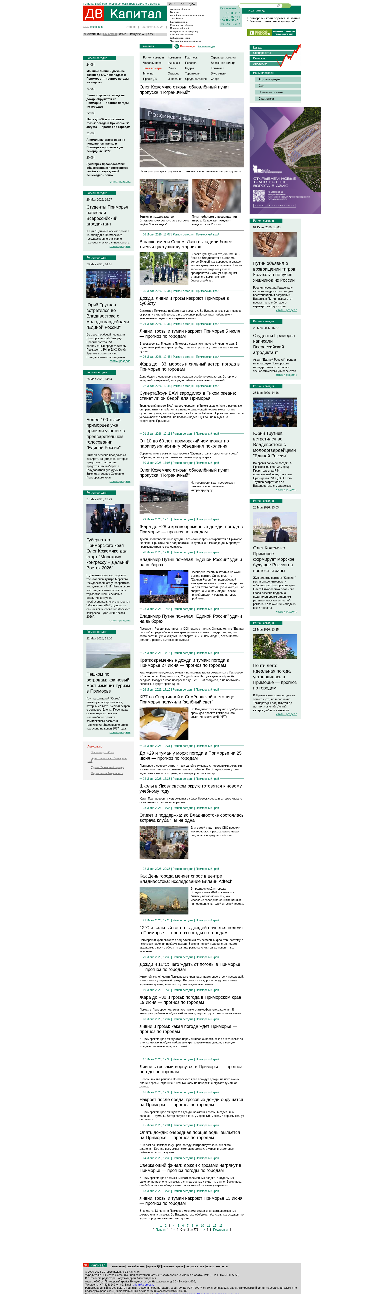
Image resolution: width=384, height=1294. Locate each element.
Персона (190, 62)
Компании (174, 57)
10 (202, 1225)
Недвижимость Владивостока (107, 773)
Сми (261, 85)
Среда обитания (196, 78)
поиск (210, 1266)
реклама (168, 1266)
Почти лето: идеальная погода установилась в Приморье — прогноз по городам (275, 676)
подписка (192, 1266)
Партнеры (191, 57)
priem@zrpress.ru (143, 1284)
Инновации (175, 78)
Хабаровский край (180, 38)
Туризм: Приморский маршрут (107, 767)
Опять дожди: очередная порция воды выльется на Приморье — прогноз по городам (190, 1135)
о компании (117, 1266)
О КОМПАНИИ (92, 34)
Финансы (174, 62)
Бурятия (174, 12)
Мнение (148, 73)
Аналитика (260, 64)
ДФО (192, 4)
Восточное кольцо (223, 62)
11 (208, 1225)
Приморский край (179, 28)
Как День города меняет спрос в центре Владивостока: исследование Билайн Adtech (186, 879)
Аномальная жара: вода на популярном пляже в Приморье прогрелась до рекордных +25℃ (105, 145)
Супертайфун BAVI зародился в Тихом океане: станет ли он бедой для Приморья (188, 396)
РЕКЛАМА (109, 34)
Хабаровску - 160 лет (102, 752)
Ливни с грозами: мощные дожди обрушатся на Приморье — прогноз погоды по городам (107, 101)
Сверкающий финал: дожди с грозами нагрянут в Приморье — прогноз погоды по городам (190, 1168)
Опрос (257, 47)
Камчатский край (179, 22)
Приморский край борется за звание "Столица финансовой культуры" (273, 19)
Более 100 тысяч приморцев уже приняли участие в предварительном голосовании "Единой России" (105, 433)
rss (202, 1266)
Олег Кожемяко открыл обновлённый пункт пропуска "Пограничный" (184, 89)
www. (93, 26)
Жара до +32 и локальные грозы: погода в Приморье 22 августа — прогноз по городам (108, 123)
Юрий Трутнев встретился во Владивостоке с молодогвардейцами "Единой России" (107, 316)
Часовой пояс (152, 62)
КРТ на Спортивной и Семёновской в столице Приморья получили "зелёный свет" (187, 699)
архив (180, 1266)
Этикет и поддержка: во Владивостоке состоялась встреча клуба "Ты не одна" (164, 220)
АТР (172, 4)
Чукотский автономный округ (185, 41)
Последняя (220, 1229)
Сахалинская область (181, 34)
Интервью (259, 58)
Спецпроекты (262, 52)
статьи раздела (120, 181)
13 (220, 1225)
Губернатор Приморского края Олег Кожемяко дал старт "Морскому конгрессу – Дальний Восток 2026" (107, 554)
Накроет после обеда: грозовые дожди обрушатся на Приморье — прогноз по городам (191, 1102)
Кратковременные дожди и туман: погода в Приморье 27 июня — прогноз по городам (184, 663)
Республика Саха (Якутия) (184, 31)
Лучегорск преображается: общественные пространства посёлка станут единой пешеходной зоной (107, 169)
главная (148, 46)
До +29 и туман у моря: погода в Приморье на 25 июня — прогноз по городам (191, 756)
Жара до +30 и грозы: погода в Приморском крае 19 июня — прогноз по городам (190, 1000)
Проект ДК (150, 78)
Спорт (215, 78)
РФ (182, 4)
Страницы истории (223, 57)
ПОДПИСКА (137, 34)
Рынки (172, 68)
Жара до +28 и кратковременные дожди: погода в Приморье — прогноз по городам (191, 529)
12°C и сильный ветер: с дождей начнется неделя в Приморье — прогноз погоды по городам (191, 930)
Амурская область (180, 9)
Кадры (189, 68)
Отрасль (173, 73)
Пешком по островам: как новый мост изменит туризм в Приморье (108, 682)
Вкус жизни (218, 73)
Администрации (269, 79)
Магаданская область (181, 25)
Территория (192, 73)
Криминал (217, 68)
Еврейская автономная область (187, 15)
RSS (150, 34)
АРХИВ (122, 34)
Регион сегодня (96, 58)
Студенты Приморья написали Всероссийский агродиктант (107, 215)
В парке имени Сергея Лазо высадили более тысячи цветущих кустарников (186, 244)
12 (214, 1225)
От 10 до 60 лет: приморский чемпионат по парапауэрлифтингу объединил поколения (184, 443)
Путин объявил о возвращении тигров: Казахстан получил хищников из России (214, 220)
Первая (160, 1229)
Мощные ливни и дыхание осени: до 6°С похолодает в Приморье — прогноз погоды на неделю (107, 76)
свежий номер (136, 1266)
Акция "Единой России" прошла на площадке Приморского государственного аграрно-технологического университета (107, 236)
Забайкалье (176, 18)
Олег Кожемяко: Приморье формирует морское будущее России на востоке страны (273, 559)
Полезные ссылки (271, 92)
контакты (222, 1266)
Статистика (266, 98)
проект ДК (153, 1266)
